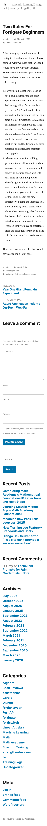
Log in (7, 790)
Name (6, 385)
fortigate (9, 274)
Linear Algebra (13, 727)
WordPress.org (13, 804)
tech (6, 757)
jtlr (4, 4)
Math (6, 737)
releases (26, 274)
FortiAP (8, 712)
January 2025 (13, 610)
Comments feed (14, 800)
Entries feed (11, 795)
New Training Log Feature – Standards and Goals (22, 529)
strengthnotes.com (17, 752)
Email (6, 400)
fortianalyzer (12, 707)
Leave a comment (13, 42)
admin (8, 39)
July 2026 (10, 596)
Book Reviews (13, 688)
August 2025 (12, 606)
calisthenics (11, 693)
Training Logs (13, 762)
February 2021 (13, 640)
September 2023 (15, 615)
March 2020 (11, 655)
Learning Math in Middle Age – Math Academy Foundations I (20, 510)
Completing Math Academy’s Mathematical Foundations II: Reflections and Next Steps (22, 496)
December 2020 (15, 645)
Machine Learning (16, 732)
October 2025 (13, 601)
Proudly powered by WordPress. (20, 819)
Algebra (8, 683)
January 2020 (13, 660)
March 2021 (11, 635)
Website (6, 414)
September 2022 (15, 630)
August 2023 (12, 620)
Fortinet (17, 274)
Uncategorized (12, 271)
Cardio (7, 698)
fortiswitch (11, 722)
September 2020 (15, 650)
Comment (8, 351)
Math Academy (14, 742)
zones (33, 274)
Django (8, 703)
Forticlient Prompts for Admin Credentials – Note (18, 569)
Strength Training (15, 747)
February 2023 (13, 625)
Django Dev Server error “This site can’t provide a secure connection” (21, 539)
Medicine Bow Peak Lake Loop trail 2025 (21, 520)
